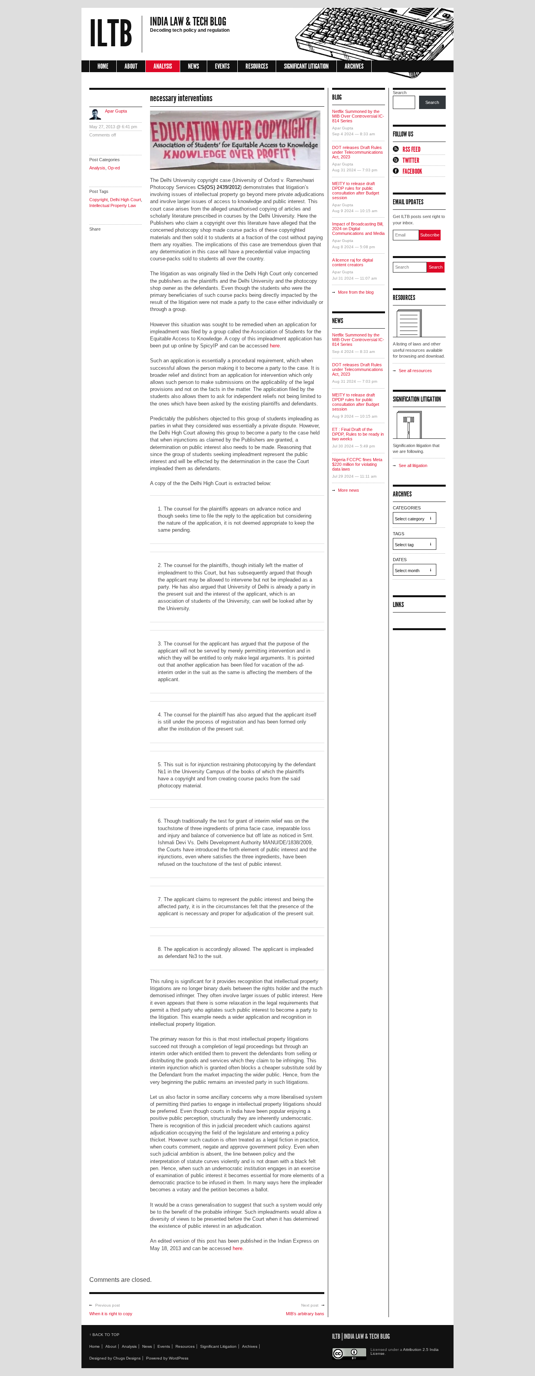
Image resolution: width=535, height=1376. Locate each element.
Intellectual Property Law (112, 205)
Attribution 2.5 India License (405, 1351)
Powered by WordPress (167, 1358)
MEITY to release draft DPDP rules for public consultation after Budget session (355, 190)
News (193, 66)
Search (400, 92)
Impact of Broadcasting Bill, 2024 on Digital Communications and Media (358, 229)
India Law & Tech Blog (188, 21)
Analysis (163, 66)
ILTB (110, 34)
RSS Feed (412, 149)
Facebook (412, 171)
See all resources (415, 370)
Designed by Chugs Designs (115, 1358)
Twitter (411, 160)
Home (103, 66)
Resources (257, 66)
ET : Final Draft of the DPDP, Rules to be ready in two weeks (358, 434)
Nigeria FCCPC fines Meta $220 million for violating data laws (357, 464)
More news (348, 490)
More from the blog (356, 292)
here (275, 346)
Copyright (98, 199)
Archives (354, 66)
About (131, 66)
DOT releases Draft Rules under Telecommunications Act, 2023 (357, 152)
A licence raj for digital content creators (352, 262)
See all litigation (413, 465)
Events (222, 66)
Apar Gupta (116, 111)
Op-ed (114, 167)
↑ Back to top (104, 1334)
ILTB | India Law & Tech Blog (361, 1336)
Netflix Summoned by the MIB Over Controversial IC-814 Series (358, 116)
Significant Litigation (306, 66)
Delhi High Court (125, 199)
